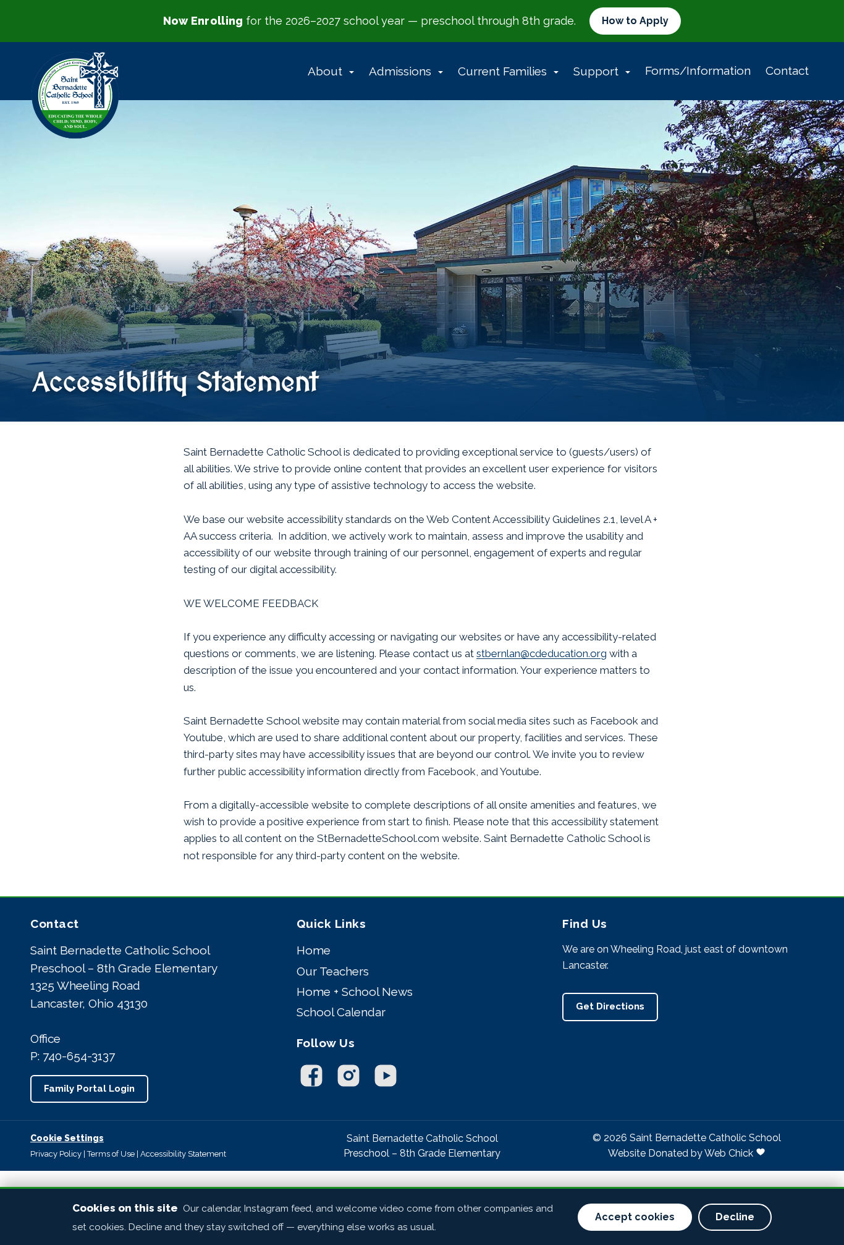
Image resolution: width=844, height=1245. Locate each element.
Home (314, 950)
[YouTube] (385, 1075)
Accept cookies (635, 1217)
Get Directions (610, 1006)
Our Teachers (333, 971)
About (326, 71)
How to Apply (635, 21)
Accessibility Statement (183, 1153)
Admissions (401, 71)
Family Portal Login (89, 1088)
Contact (787, 70)
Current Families (504, 71)
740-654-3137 (79, 1056)
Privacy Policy (56, 1153)
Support (597, 71)
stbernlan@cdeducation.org (541, 653)
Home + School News (355, 991)
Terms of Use (111, 1153)
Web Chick (728, 1153)
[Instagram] (348, 1075)
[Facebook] (311, 1075)
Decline (734, 1217)
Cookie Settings (67, 1138)
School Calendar (341, 1012)
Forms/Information (698, 70)
